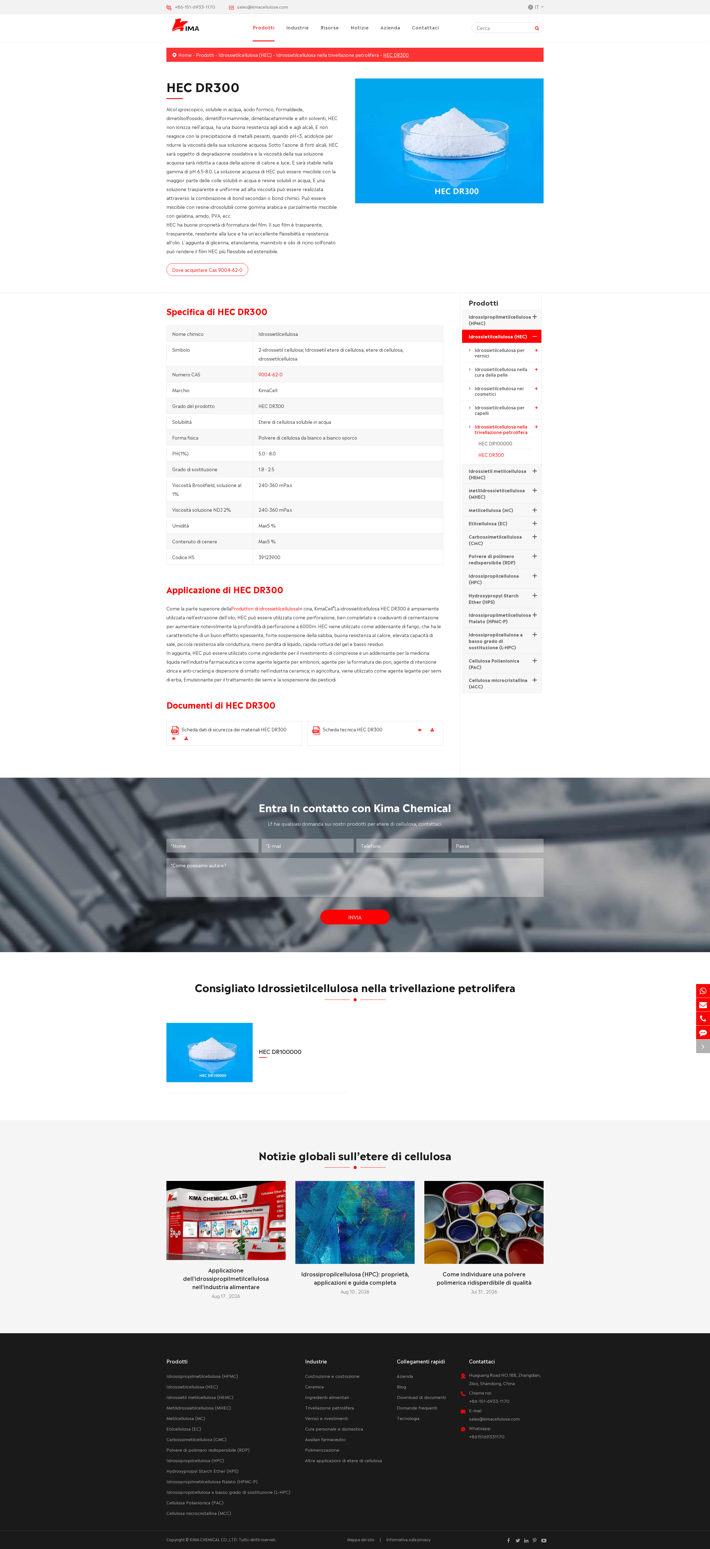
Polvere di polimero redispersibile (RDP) (492, 559)
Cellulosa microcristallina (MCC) (498, 682)
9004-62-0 (270, 374)
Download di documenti (421, 1397)
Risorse (330, 27)
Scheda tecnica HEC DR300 (352, 729)
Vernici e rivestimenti (326, 1418)
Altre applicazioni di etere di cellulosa (343, 1460)
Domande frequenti (417, 1407)
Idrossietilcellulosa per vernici (500, 352)
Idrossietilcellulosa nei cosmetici (499, 390)
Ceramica (314, 1386)
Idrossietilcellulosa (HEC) (245, 54)
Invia (355, 917)
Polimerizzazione (322, 1449)
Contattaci (425, 27)
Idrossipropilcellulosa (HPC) (494, 578)
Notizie (360, 27)
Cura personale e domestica (334, 1428)
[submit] (537, 27)
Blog (401, 1386)
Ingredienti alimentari (327, 1397)
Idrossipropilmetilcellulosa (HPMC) (500, 319)
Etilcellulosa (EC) (488, 523)
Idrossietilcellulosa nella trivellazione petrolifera (327, 54)
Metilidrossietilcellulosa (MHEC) (497, 493)
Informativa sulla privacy (408, 1539)
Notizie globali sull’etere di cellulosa (355, 1155)
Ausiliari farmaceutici (325, 1439)
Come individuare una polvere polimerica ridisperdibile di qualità (484, 1277)
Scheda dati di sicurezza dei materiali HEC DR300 (234, 729)
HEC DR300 (396, 54)
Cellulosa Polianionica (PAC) (494, 663)
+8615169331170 (486, 1436)
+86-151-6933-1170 (195, 6)
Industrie (297, 27)
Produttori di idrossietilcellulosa (264, 608)
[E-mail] (703, 1004)
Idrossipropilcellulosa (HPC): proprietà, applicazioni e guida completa (355, 1277)
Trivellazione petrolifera (329, 1407)
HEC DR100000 (495, 443)
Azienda (390, 27)
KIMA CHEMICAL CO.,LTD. (214, 1539)
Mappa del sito (360, 1539)
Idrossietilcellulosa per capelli (500, 409)
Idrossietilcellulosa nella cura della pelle (501, 371)
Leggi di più (226, 1253)
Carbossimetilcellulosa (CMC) (495, 539)
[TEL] (703, 1018)
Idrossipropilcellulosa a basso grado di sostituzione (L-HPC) (496, 640)
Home (185, 54)
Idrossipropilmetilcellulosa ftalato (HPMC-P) (500, 617)
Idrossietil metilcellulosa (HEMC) (497, 473)
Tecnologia (408, 1418)
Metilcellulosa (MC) (491, 509)
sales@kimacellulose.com (262, 6)
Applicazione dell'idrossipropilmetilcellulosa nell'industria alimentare (226, 1278)
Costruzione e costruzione (332, 1376)
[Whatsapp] (703, 991)
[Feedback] (703, 1032)
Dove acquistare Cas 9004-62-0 (207, 269)
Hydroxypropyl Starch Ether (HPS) (494, 598)
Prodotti (264, 27)
